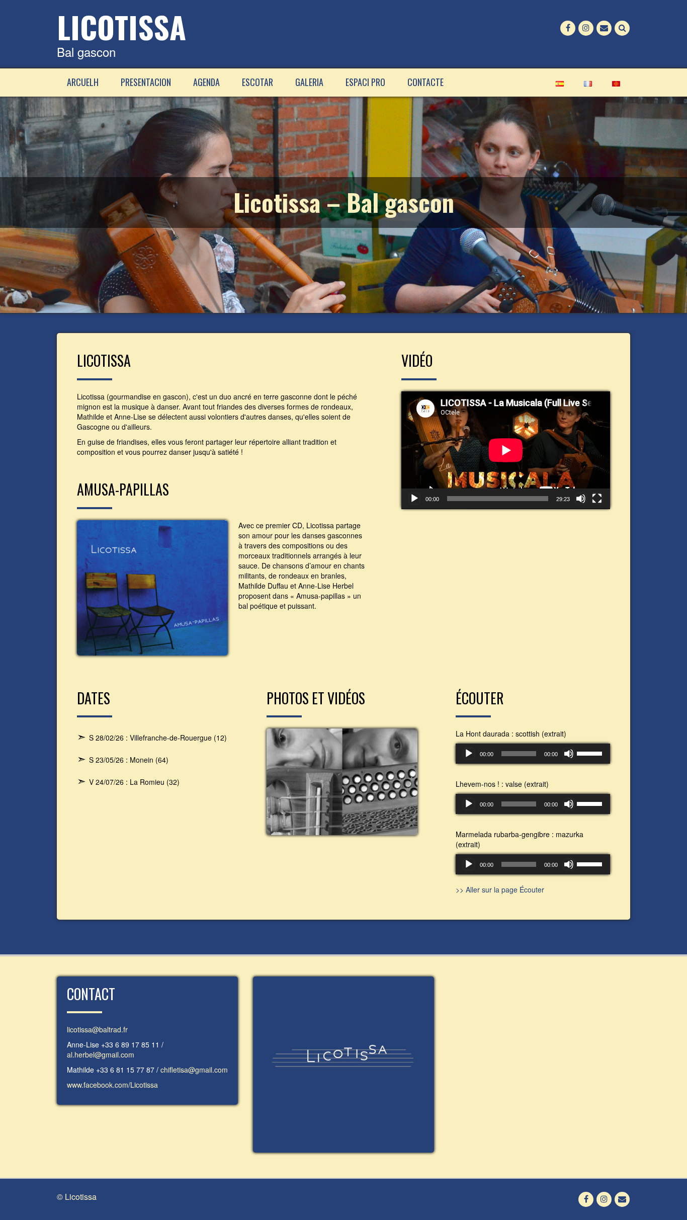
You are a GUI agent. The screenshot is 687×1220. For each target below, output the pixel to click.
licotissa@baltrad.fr (97, 1029)
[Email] (604, 28)
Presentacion (146, 82)
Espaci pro (365, 82)
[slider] (591, 753)
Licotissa (121, 26)
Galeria (309, 82)
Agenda (206, 82)
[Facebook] (567, 28)
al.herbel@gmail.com (100, 1054)
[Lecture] (414, 499)
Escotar (257, 82)
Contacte (425, 82)
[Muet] (581, 499)
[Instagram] (585, 28)
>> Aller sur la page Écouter (500, 889)
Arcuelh (83, 82)
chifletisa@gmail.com (194, 1070)
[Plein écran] (597, 499)
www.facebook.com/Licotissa (112, 1085)
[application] (505, 450)
